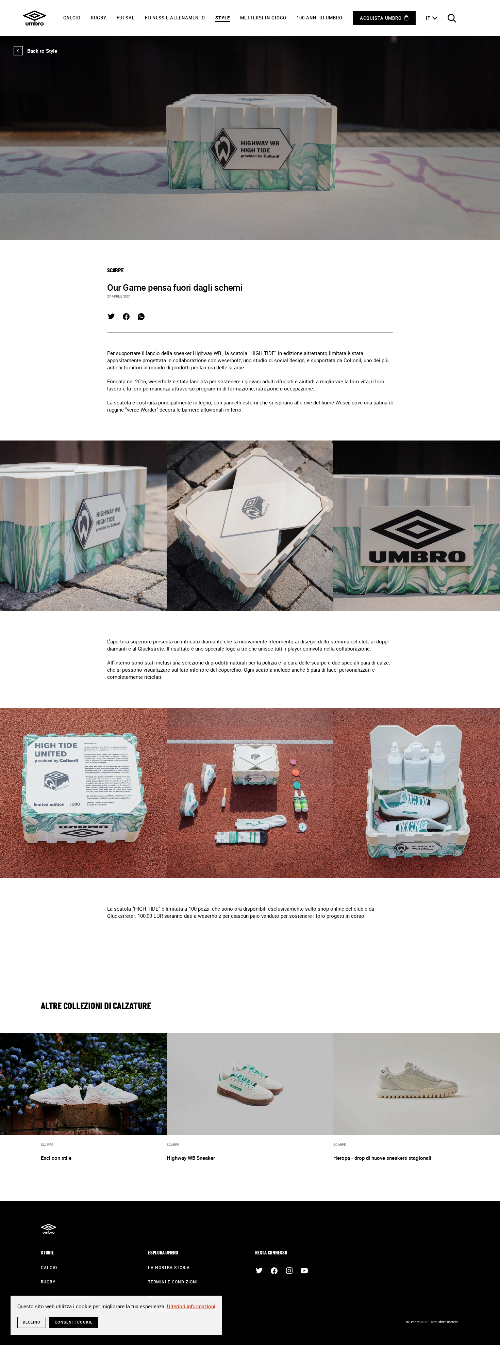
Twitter (111, 316)
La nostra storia (169, 1267)
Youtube (304, 1270)
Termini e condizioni (173, 1281)
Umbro (34, 18)
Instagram (289, 1270)
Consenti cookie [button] (74, 1322)
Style (222, 18)
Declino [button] (31, 1322)
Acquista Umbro (381, 18)
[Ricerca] (451, 18)
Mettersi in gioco (263, 18)
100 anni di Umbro (320, 18)
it (428, 18)
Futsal (126, 18)
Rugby (98, 18)
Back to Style (35, 50)
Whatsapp (141, 316)
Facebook (126, 316)
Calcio (72, 18)
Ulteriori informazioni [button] (191, 1306)
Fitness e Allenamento (175, 18)
